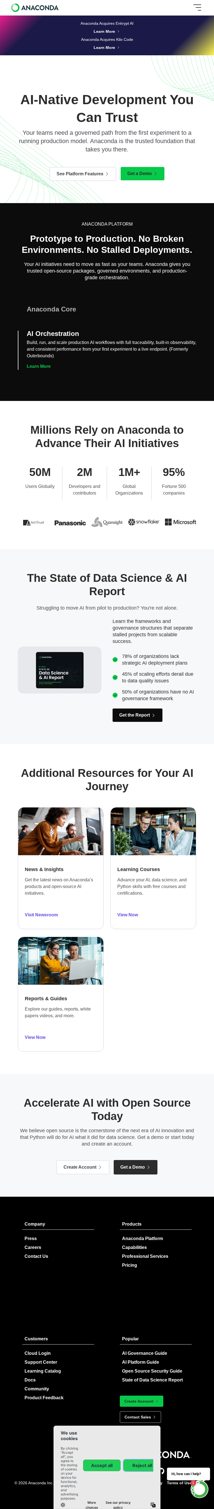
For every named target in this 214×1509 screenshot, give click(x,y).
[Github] (160, 1471)
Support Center (41, 1362)
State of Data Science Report (152, 1380)
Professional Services (145, 1256)
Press (31, 1238)
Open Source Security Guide (152, 1371)
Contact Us (36, 1256)
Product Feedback (44, 1397)
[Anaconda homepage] (35, 7)
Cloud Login (38, 1353)
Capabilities (134, 1247)
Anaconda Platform (142, 1238)
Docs (30, 1380)
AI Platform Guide (140, 1362)
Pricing (129, 1265)
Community (37, 1388)
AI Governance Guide (144, 1353)
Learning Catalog (43, 1371)
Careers (33, 1247)
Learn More (39, 342)
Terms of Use (179, 1483)
